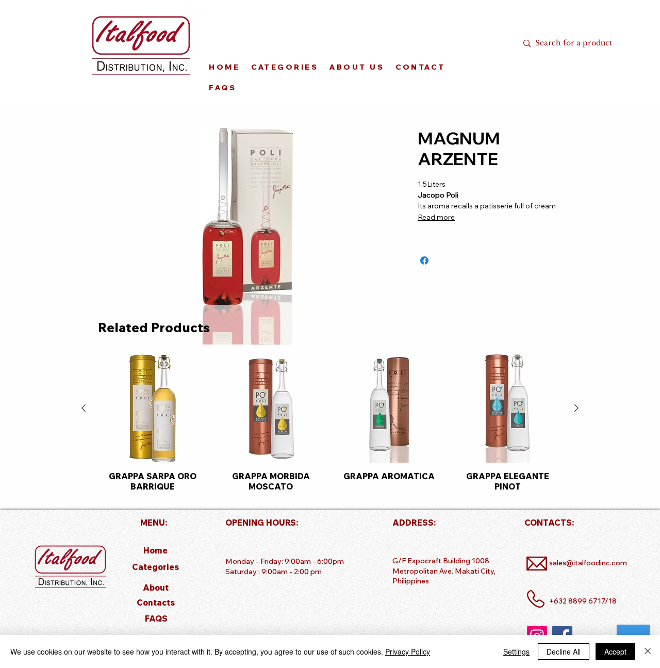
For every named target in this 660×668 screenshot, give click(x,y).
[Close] (647, 651)
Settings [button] (516, 651)
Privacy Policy (407, 651)
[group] (330, 423)
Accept (615, 651)
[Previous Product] (83, 408)
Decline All (564, 651)
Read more (436, 217)
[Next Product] (576, 408)
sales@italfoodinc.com (588, 562)
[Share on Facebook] (424, 260)
